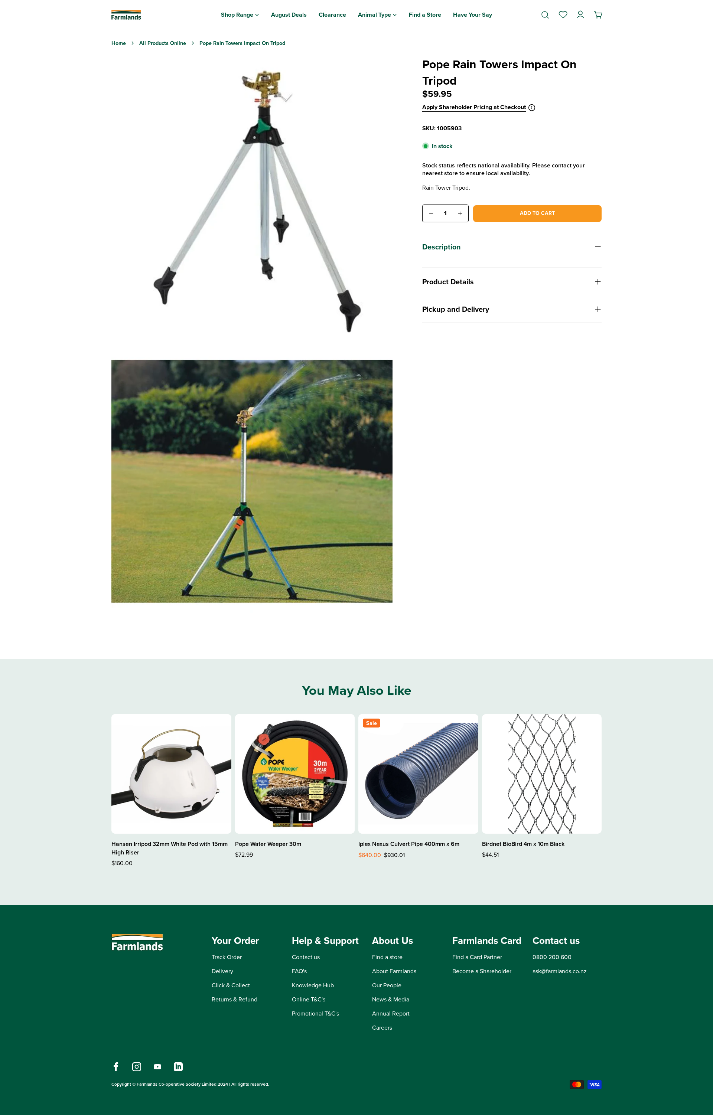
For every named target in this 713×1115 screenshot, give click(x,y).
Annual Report (391, 1013)
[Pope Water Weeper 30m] (295, 774)
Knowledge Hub (313, 985)
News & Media (390, 999)
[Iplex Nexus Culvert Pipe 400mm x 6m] (418, 774)
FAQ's (299, 971)
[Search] (545, 14)
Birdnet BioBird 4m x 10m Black (523, 844)
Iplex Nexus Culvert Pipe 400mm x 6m (408, 844)
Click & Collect (231, 985)
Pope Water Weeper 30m (268, 844)
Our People (386, 985)
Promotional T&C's (315, 1013)
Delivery (222, 971)
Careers (382, 1027)
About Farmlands (394, 971)
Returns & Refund (234, 999)
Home (118, 43)
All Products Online (162, 43)
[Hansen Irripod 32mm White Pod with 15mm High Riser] (171, 774)
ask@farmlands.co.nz (560, 971)
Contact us (306, 957)
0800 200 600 (552, 957)
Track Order (227, 957)
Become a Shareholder (481, 971)
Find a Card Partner (477, 957)
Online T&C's (308, 999)
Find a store (387, 957)
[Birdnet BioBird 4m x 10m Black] (542, 774)
